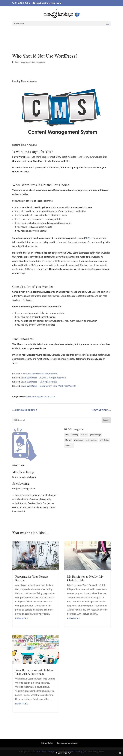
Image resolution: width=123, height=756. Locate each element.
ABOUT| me (18, 465)
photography (78, 440)
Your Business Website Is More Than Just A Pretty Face (34, 672)
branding (75, 435)
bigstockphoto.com (46, 396)
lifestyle (68, 440)
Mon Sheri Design (23, 472)
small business (91, 440)
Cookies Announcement (67, 743)
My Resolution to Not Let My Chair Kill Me (85, 578)
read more (21, 618)
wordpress (40, 62)
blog (22, 62)
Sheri (17, 62)
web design (30, 62)
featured (84, 435)
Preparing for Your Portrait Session (31, 578)
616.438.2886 (22, 3)
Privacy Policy (47, 743)
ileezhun (30, 396)
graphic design (95, 435)
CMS (87, 238)
